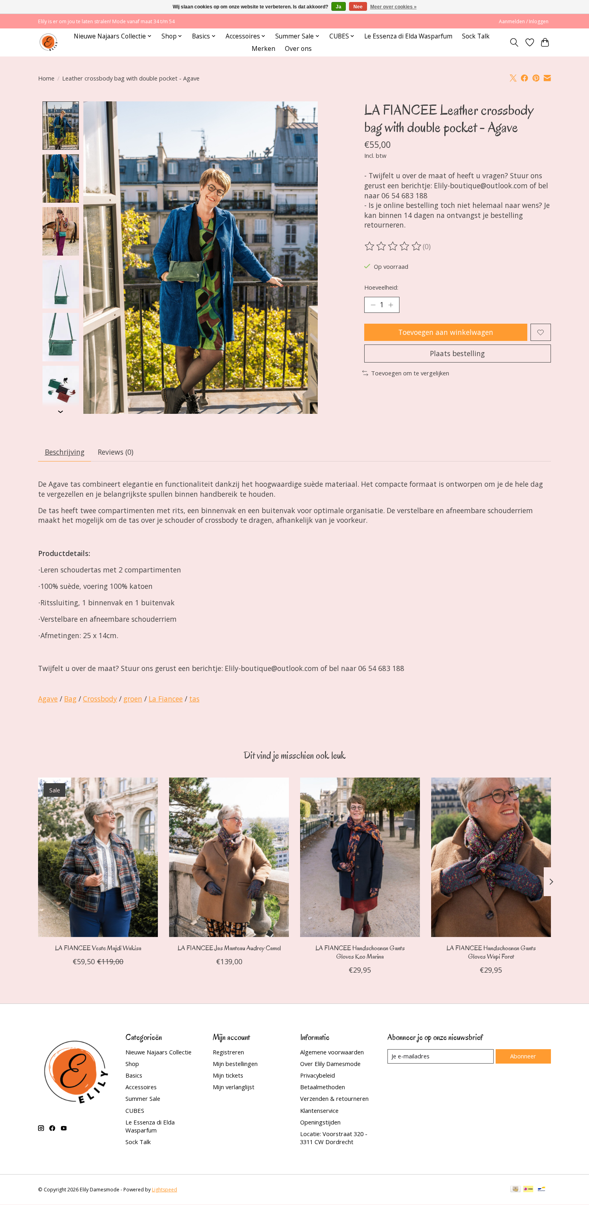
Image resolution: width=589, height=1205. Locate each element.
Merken (263, 48)
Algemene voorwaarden (332, 1052)
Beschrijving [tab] (65, 452)
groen (132, 698)
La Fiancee (166, 698)
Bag (70, 698)
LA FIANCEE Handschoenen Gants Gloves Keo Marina (360, 952)
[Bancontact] (542, 1190)
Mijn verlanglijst (233, 1087)
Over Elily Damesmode (330, 1064)
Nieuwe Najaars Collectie (158, 1052)
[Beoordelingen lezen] (393, 246)
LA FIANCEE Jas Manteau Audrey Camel (229, 948)
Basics (133, 1075)
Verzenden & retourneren (334, 1098)
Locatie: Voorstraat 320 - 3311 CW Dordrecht (333, 1138)
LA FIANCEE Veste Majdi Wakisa (98, 948)
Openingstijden (320, 1122)
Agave (48, 698)
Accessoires (141, 1087)
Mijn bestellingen (235, 1064)
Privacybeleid (317, 1075)
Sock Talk (476, 36)
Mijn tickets (228, 1075)
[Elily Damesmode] (48, 42)
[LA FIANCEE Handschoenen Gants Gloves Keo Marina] (360, 857)
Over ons (298, 48)
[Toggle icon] (514, 42)
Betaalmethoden (322, 1087)
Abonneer (523, 1056)
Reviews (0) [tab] (115, 452)
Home (46, 78)
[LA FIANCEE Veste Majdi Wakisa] (98, 857)
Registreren (228, 1052)
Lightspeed (164, 1189)
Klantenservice (319, 1110)
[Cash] (515, 1190)
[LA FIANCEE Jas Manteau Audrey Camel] (229, 857)
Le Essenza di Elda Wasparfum (408, 36)
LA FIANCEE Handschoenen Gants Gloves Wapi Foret (491, 952)
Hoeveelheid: (381, 287)
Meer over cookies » (393, 7)
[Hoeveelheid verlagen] (373, 304)
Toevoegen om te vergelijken (410, 373)
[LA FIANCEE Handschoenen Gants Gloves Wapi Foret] (491, 857)
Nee (358, 7)
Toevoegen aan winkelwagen (445, 332)
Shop (132, 1064)
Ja (338, 7)
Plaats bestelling (457, 353)
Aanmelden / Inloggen (524, 21)
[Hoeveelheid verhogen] (390, 304)
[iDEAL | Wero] (528, 1190)
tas (194, 698)
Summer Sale (142, 1098)
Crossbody (100, 698)
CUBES (134, 1110)
